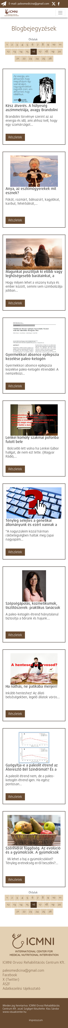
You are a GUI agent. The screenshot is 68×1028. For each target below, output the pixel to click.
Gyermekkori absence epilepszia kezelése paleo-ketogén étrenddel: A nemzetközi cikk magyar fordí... (32, 357)
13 (14, 52)
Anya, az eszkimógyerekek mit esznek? (31, 191)
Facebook (10, 975)
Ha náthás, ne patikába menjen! (31, 687)
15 (27, 52)
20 (59, 52)
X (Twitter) (11, 979)
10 (53, 45)
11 (60, 45)
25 (43, 59)
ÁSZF (6, 984)
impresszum (36, 1020)
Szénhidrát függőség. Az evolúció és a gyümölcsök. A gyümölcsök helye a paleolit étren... (33, 850)
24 (37, 59)
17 (40, 52)
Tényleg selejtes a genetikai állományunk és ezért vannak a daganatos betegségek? (31, 523)
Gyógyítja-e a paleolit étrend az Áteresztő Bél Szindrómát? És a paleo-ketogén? (32, 767)
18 (46, 52)
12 (8, 52)
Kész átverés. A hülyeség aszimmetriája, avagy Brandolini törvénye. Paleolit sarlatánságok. (32, 108)
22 (24, 59)
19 (52, 52)
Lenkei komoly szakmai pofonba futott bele (32, 440)
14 (21, 52)
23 (30, 59)
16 (33, 52)
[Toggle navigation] (60, 12)
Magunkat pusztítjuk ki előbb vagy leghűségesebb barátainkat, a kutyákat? (34, 274)
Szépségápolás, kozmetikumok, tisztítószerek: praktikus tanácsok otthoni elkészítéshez (33, 606)
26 (50, 59)
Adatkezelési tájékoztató (21, 988)
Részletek (15, 137)
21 (17, 59)
